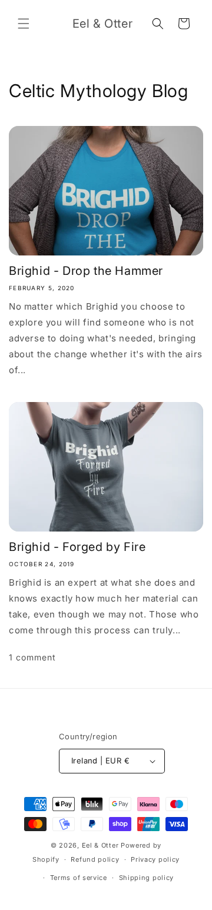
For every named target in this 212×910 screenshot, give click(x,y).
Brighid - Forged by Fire (77, 547)
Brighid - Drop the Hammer (86, 271)
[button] (24, 23)
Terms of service (78, 878)
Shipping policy (146, 878)
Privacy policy (155, 859)
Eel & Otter (100, 845)
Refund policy (95, 859)
